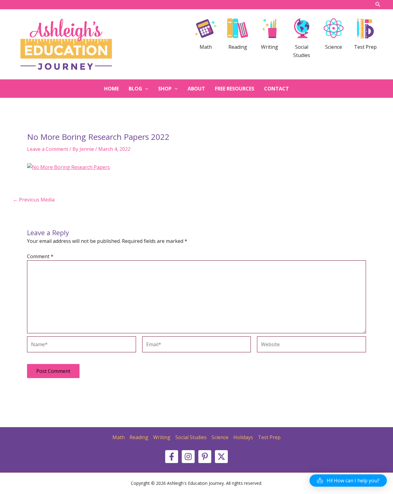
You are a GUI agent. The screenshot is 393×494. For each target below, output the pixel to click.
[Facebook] (171, 456)
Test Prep (269, 437)
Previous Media (34, 199)
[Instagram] (188, 456)
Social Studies (191, 437)
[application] (145, 88)
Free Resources (234, 88)
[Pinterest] (204, 456)
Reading (139, 437)
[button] (348, 480)
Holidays (243, 437)
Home (111, 88)
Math (118, 437)
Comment (40, 256)
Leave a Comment (47, 149)
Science (220, 437)
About (196, 88)
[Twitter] (221, 456)
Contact (276, 88)
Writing (161, 437)
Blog (135, 88)
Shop (165, 88)
